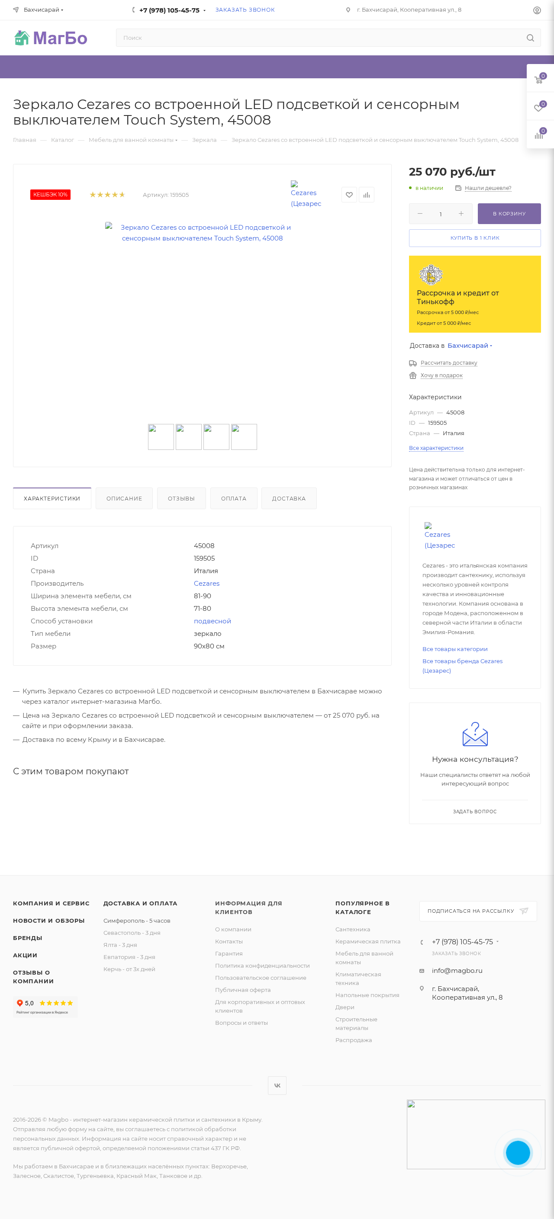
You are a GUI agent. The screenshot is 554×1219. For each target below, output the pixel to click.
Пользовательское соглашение (260, 977)
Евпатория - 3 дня (129, 956)
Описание (124, 498)
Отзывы (181, 498)
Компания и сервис (51, 903)
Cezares (206, 583)
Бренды (27, 937)
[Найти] (530, 38)
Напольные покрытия (367, 994)
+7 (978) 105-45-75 (169, 10)
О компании (233, 929)
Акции (25, 955)
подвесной (212, 621)
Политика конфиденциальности (262, 965)
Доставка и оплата (140, 903)
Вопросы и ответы (241, 1022)
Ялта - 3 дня (120, 944)
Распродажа (353, 1039)
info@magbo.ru (457, 970)
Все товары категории (455, 648)
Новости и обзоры (49, 920)
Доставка (289, 498)
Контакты (229, 941)
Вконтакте (277, 1085)
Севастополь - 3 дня (132, 932)
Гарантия (229, 953)
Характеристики (52, 498)
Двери (344, 1007)
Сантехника (352, 929)
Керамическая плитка (368, 941)
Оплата (234, 498)
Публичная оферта (243, 989)
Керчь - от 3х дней (129, 969)
